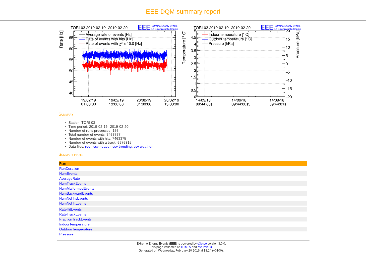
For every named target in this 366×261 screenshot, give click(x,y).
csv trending (122, 146)
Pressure (66, 234)
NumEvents (68, 173)
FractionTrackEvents (75, 219)
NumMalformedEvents (76, 188)
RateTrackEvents (72, 214)
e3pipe (202, 243)
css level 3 (205, 247)
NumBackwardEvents (76, 193)
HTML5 (186, 247)
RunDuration (69, 169)
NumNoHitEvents (72, 203)
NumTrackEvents (72, 183)
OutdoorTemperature (75, 229)
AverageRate (69, 178)
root (88, 146)
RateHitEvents (70, 209)
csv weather (143, 146)
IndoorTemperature (74, 224)
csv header (102, 146)
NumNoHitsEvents (73, 198)
